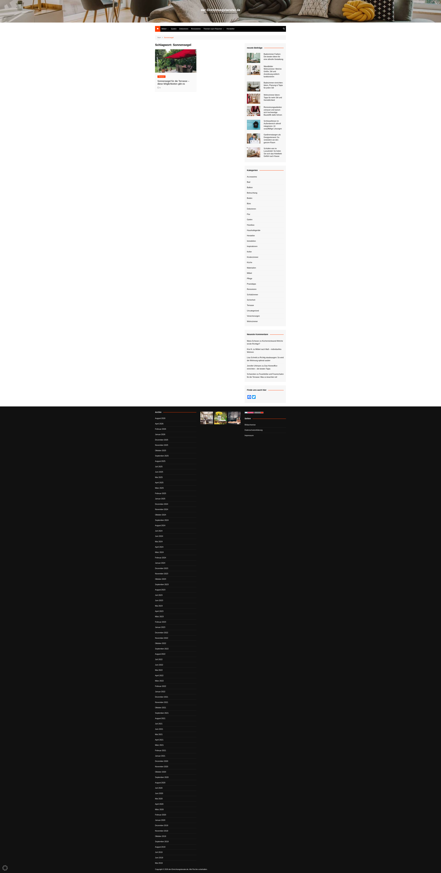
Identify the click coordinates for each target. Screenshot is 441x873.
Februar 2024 (160, 558)
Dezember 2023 (161, 568)
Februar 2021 (160, 750)
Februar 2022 (160, 686)
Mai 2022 (159, 670)
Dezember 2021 (161, 697)
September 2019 (162, 842)
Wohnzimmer (252, 321)
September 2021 (162, 713)
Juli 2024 (159, 531)
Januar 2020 (160, 820)
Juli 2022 (159, 659)
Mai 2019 (159, 863)
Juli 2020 (159, 788)
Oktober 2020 (160, 772)
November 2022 (161, 638)
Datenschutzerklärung (254, 430)
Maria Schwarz (253, 341)
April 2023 (159, 611)
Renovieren (196, 29)
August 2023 (160, 590)
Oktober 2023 (160, 579)
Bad (248, 182)
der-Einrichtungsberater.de (220, 10)
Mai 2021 (159, 734)
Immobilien (251, 241)
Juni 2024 (159, 536)
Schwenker (251, 374)
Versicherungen (253, 316)
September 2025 (162, 456)
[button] (5, 868)
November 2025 (161, 445)
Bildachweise (250, 425)
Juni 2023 (159, 600)
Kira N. (250, 349)
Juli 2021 (159, 724)
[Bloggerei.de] (249, 412)
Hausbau (250, 225)
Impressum (249, 435)
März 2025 (159, 488)
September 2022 (162, 649)
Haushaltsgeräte (253, 230)
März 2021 (159, 745)
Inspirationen (252, 246)
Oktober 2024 (160, 515)
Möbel (164, 29)
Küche (249, 262)
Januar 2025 (160, 499)
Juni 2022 (159, 665)
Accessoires (252, 177)
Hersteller (231, 29)
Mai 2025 (159, 477)
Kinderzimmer (252, 257)
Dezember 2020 (161, 761)
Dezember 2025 (161, 440)
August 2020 (160, 783)
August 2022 (160, 654)
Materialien (251, 268)
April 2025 (159, 483)
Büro (249, 204)
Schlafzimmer (252, 295)
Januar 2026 (160, 434)
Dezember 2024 (161, 504)
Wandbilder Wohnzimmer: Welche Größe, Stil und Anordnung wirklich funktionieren (273, 71)
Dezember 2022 (161, 633)
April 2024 (159, 547)
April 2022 (159, 676)
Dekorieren (183, 29)
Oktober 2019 (160, 836)
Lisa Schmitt (252, 357)
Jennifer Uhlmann (254, 366)
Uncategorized (253, 311)
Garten (174, 29)
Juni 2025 (159, 472)
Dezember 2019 (161, 825)
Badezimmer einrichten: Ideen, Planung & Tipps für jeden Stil (273, 85)
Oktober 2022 (160, 643)
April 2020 (159, 804)
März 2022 (159, 681)
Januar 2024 (160, 563)
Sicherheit (251, 300)
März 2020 (159, 809)
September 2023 (162, 584)
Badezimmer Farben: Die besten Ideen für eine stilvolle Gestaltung (273, 56)
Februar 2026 (160, 429)
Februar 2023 (160, 622)
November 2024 (161, 509)
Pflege (249, 279)
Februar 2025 (160, 493)
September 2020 (162, 777)
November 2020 (161, 767)
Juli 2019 (159, 852)
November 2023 (161, 574)
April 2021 (159, 740)
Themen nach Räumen (212, 29)
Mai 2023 (159, 606)
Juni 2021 (159, 729)
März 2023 (159, 617)
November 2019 (161, 831)
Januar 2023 (160, 627)
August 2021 (160, 718)
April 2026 (159, 424)
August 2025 (160, 461)
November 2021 (161, 702)
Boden (249, 198)
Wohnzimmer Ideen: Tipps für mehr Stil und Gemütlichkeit (273, 97)
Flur (248, 214)
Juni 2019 (159, 858)
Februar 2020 (160, 815)
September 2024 (162, 520)
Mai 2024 (159, 542)
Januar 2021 (160, 756)
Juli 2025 (159, 467)
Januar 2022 (160, 692)
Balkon (250, 187)
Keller (249, 252)
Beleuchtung (252, 193)
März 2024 (159, 552)
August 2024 (160, 525)
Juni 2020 (159, 793)
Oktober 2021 (160, 708)
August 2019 (160, 847)
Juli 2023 (159, 595)
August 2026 (160, 418)
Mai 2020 (159, 799)
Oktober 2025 (160, 451)
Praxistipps (251, 284)
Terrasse (161, 76)
